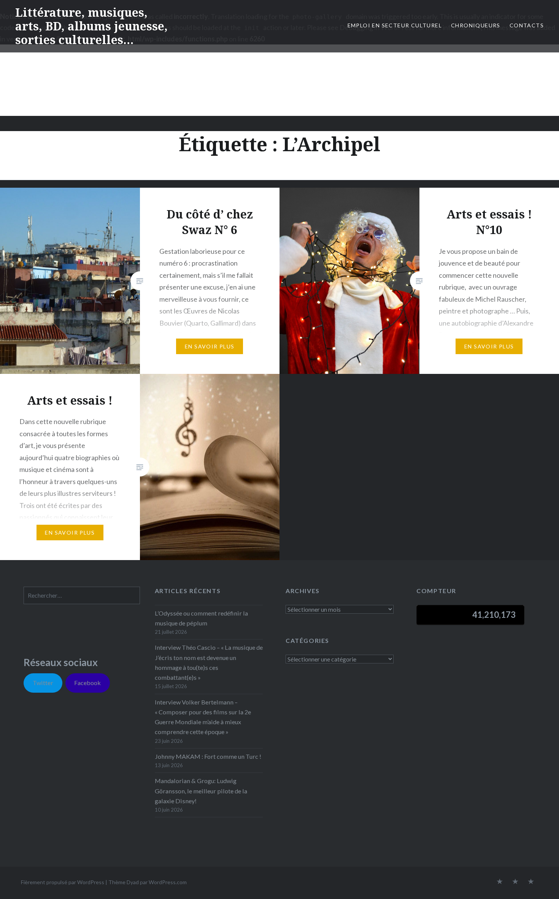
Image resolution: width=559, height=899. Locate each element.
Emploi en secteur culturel (395, 25)
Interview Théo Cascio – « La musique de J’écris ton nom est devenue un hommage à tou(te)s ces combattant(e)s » (209, 662)
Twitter (43, 682)
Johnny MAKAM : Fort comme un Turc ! (208, 756)
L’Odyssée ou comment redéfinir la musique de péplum (201, 618)
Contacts (527, 25)
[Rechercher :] (82, 595)
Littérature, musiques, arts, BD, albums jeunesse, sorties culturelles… (91, 26)
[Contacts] (499, 882)
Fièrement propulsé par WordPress (62, 882)
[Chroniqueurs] (515, 882)
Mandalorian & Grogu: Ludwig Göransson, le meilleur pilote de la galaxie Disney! (201, 790)
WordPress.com (168, 882)
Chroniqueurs (475, 25)
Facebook (87, 682)
